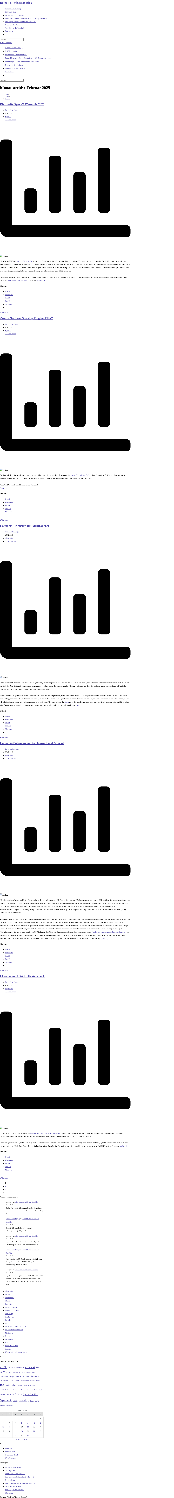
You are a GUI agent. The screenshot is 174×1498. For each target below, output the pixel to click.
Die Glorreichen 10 (12, 1307)
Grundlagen (9, 1320)
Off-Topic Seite (11, 51)
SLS (14, 1394)
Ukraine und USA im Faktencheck (22, 976)
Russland (32, 1390)
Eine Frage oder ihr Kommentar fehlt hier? (22, 61)
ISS (2, 1384)
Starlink (15, 1401)
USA (32, 1401)
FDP (12, 1380)
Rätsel (7, 1342)
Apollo (3, 1367)
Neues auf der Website (14, 65)
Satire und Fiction (11, 1346)
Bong (67, 702)
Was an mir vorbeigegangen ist (16, 1352)
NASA (3, 1389)
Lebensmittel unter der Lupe (15, 1326)
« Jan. (18, 1439)
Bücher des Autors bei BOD (16, 55)
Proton (17, 1390)
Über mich (9, 72)
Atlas (37, 1368)
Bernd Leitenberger (12, 110)
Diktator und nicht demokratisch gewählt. (45, 1133)
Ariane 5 (20, 1367)
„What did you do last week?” (18, 280)
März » (24, 1439)
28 (28, 1435)
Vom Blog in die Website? (15, 68)
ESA (27, 1376)
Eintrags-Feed (10, 1452)
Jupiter (8, 1385)
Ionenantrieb (25, 1380)
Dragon (12, 1376)
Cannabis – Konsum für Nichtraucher (24, 525)
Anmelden (8, 1448)
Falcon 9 (35, 1376)
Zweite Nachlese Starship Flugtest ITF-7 (26, 318)
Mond (25, 1385)
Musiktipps (9, 1333)
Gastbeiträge (9, 1317)
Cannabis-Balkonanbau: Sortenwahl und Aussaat (32, 743)
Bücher (7, 1294)
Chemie (8, 1301)
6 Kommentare (10, 992)
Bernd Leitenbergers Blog (16, 2)
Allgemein (9, 538)
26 (15, 1435)
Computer (8, 1304)
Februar (7, 99)
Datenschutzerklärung (14, 48)
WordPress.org (10, 1458)
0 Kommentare (10, 120)
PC (13, 1390)
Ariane (11, 1367)
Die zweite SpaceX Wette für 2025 (22, 104)
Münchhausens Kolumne (14, 1330)
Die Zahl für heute (11, 1310)
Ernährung (9, 1314)
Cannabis (28, 1372)
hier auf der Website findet (80, 475)
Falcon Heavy (5, 1380)
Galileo (17, 1380)
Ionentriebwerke (34, 1380)
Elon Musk (20, 1376)
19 (15, 1431)
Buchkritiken (9, 1298)
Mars (14, 1385)
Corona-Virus (4, 1376)
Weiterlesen (4, 312)
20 (22, 1431)
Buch (23, 1372)
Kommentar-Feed (11, 1455)
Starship (24, 1400)
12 (15, 1427)
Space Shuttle (30, 1394)
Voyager (9, 1405)
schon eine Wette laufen (23, 261)
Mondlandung (32, 1385)
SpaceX (8, 117)
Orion (9, 1390)
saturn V (2, 1394)
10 (3, 1427)
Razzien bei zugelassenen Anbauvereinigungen (108, 932)
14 (28, 1427)
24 (3, 1435)
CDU (34, 1372)
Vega (37, 1400)
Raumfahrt (9, 1339)
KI (6, 1323)
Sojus (19, 1394)
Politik (7, 1336)
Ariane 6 (30, 1367)
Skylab (8, 1394)
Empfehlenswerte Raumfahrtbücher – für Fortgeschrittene (28, 58)
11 (9, 1427)
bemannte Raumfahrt (13, 1372)
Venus (2, 1405)
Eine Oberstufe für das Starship (26, 1202)
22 (34, 1431)
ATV (2, 1371)
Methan (20, 1385)
